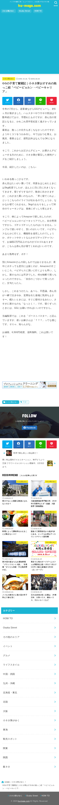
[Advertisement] (29, 44)
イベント (7, 646)
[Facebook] (29, 428)
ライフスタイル (11, 664)
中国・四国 (9, 674)
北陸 (5, 701)
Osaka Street (24, 11)
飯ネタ (6, 766)
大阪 (5, 711)
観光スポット (10, 739)
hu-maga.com (29, 5)
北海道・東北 (10, 692)
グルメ (6, 655)
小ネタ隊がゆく (8, 11)
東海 (5, 729)
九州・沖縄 (9, 683)
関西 (5, 757)
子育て (25, 402)
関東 (5, 748)
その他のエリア (11, 637)
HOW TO (38, 11)
